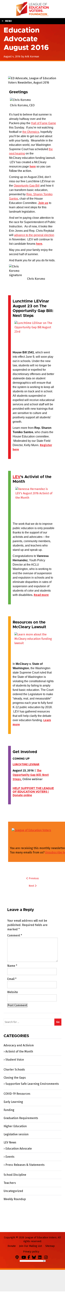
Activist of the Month (19, 1051)
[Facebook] (29, 1256)
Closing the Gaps (15, 1077)
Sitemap (50, 1246)
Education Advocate (18, 1148)
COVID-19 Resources (17, 1093)
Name (12, 965)
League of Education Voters (32, 9)
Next (32, 885)
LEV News (10, 1142)
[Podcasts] (18, 1256)
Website (12, 992)
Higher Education (15, 1126)
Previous (33, 878)
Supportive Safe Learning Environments (32, 1084)
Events (9, 1156)
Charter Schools (14, 1069)
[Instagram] (47, 1256)
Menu (8, 21)
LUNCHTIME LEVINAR (26, 764)
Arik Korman (32, 56)
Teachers (10, 1183)
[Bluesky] (34, 1256)
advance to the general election (34, 235)
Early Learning (13, 1102)
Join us (43, 202)
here (33, 166)
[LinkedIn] (41, 1256)
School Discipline (15, 1174)
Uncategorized (13, 1191)
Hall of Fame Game (43, 123)
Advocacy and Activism (19, 1045)
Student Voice (14, 1059)
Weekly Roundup (15, 1199)
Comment (14, 935)
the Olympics (30, 131)
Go (58, 1022)
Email (11, 979)
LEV (16, 477)
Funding (9, 1110)
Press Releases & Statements (25, 1165)
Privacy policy (31, 1251)
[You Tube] (24, 1256)
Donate (12, 1246)
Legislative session (16, 1134)
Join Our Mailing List (30, 1246)
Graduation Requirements (21, 1118)
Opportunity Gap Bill (27, 185)
